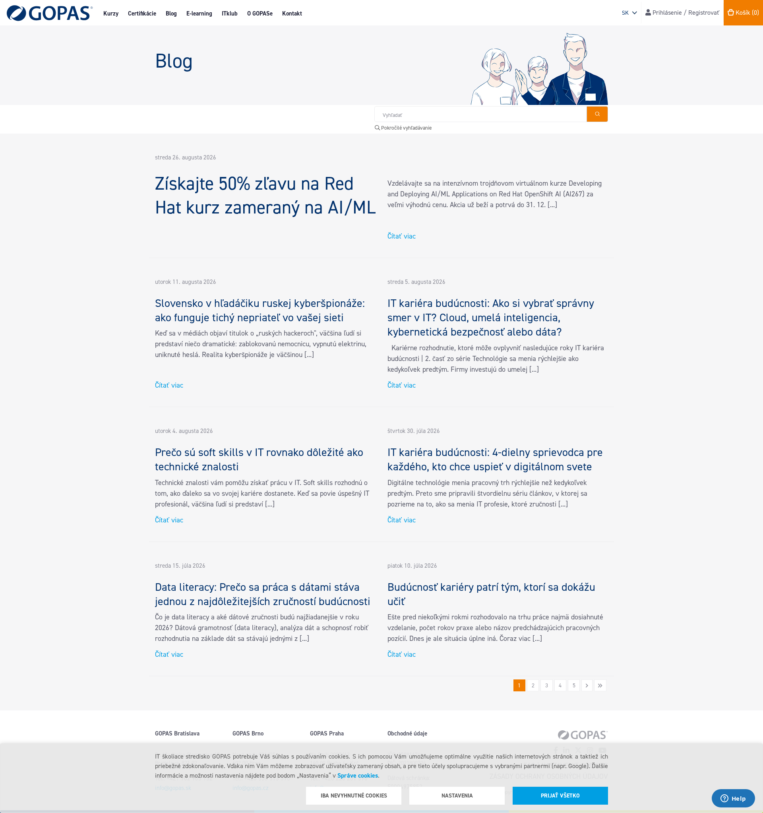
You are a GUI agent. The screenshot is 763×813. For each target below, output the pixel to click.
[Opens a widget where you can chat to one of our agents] (733, 799)
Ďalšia (586, 685)
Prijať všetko (560, 795)
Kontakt (292, 13)
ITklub (230, 13)
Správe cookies (357, 775)
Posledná (600, 685)
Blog (171, 13)
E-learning (199, 13)
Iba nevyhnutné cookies (354, 795)
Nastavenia (457, 795)
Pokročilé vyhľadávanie (406, 127)
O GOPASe (260, 13)
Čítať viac (401, 236)
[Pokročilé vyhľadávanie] (597, 114)
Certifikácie (142, 13)
